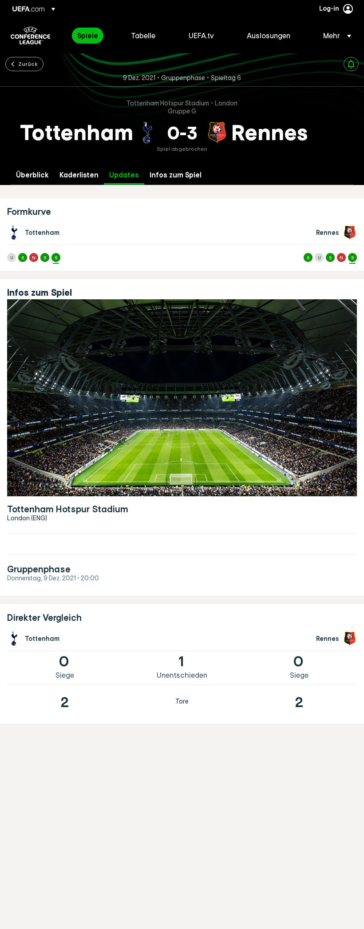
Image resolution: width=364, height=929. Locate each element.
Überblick (32, 175)
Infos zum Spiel (176, 175)
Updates (124, 175)
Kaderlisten (79, 175)
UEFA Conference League (30, 35)
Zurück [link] (28, 63)
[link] (87, 35)
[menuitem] (93, 35)
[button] (334, 35)
